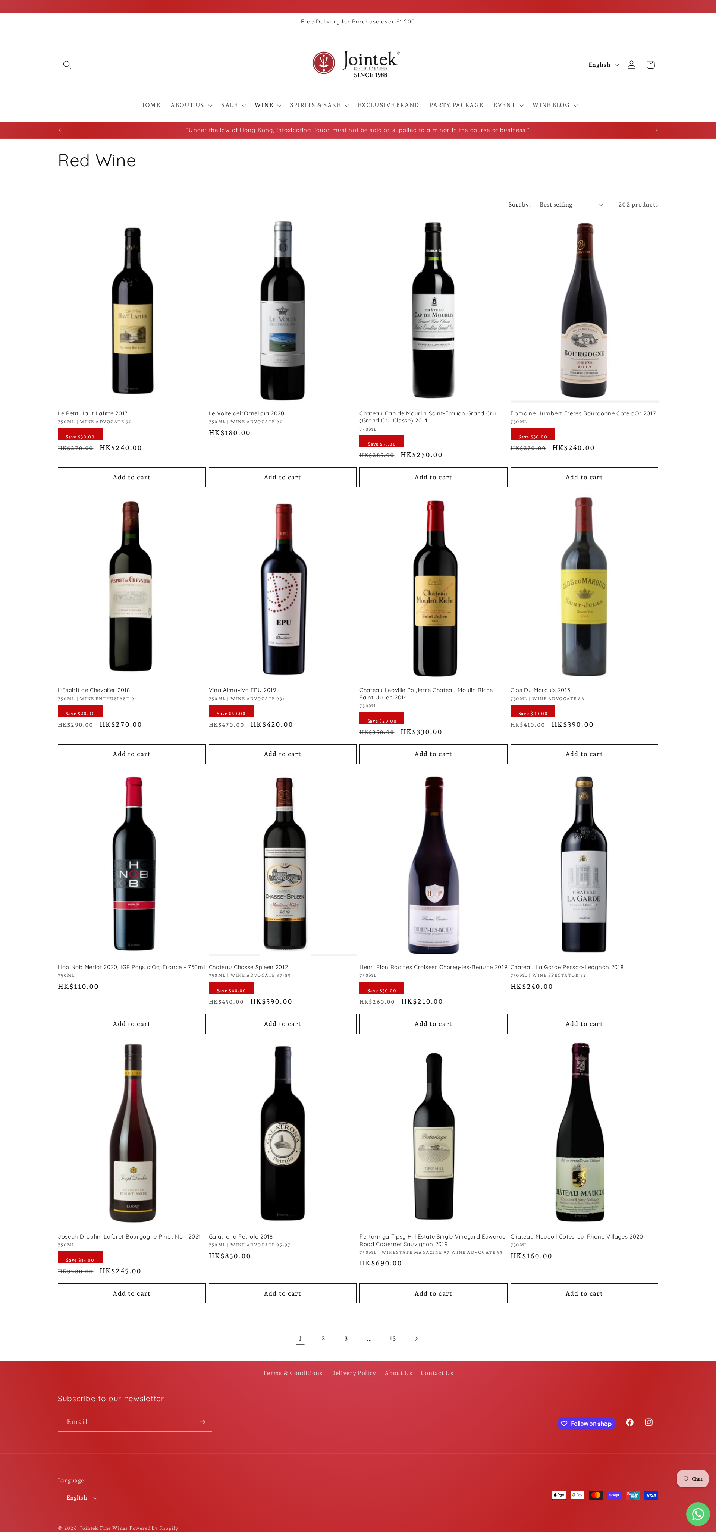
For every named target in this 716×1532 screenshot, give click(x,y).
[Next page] (415, 1338)
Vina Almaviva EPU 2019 (242, 689)
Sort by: (519, 204)
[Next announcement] (656, 130)
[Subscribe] (202, 1422)
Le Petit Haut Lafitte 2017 (93, 413)
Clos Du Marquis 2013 (541, 689)
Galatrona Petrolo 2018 (241, 1236)
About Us (398, 1373)
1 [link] (300, 1338)
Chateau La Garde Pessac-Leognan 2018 (567, 967)
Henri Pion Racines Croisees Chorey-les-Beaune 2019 (433, 967)
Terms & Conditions (292, 1373)
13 (392, 1338)
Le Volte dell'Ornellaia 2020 (247, 413)
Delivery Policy (353, 1373)
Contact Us (437, 1373)
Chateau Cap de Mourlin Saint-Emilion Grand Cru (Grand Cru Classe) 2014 (427, 417)
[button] (67, 64)
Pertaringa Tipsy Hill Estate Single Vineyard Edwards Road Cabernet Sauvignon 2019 (432, 1240)
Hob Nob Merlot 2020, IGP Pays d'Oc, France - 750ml (131, 967)
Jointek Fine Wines (104, 1528)
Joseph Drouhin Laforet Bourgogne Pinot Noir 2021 (129, 1236)
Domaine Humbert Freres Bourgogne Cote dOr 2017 (583, 413)
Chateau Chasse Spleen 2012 (248, 967)
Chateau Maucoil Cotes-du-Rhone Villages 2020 (577, 1236)
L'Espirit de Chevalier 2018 (94, 689)
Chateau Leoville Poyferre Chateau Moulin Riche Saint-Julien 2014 (426, 693)
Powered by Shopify (154, 1528)
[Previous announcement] (59, 130)
